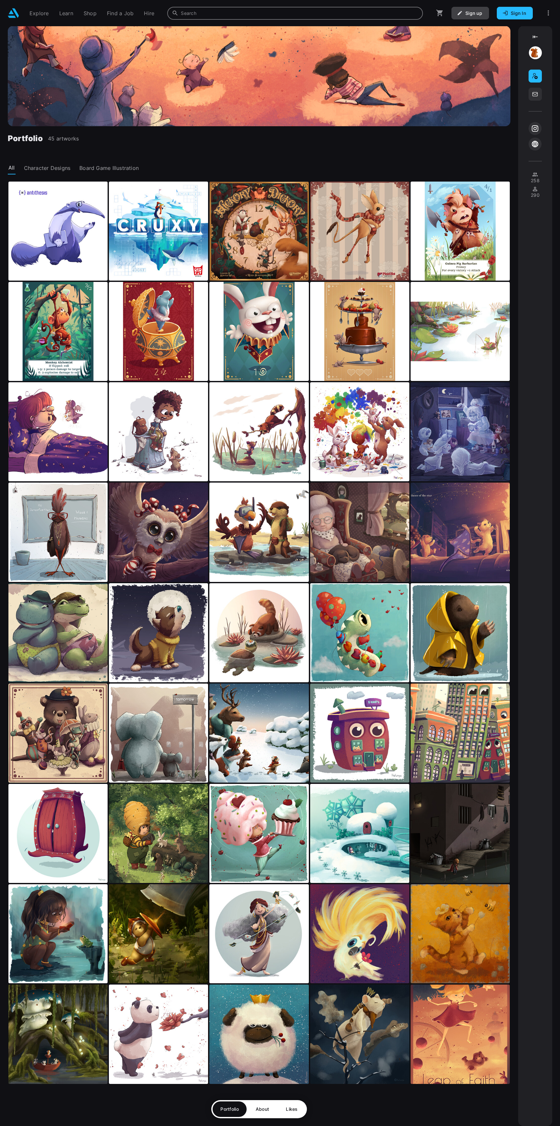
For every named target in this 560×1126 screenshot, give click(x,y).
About (262, 1109)
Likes (292, 1109)
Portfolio (229, 1109)
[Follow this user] (535, 76)
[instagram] (535, 128)
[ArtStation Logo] (13, 13)
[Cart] (440, 13)
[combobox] (295, 13)
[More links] (548, 13)
